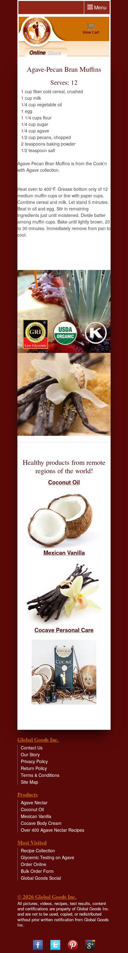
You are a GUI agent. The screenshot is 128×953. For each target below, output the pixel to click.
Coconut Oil (32, 809)
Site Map (29, 782)
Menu (100, 7)
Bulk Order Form (37, 871)
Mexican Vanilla (36, 816)
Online (44, 52)
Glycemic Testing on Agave (47, 857)
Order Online (33, 864)
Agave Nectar (34, 802)
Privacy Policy (34, 761)
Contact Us (32, 747)
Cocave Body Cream (41, 823)
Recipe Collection (38, 850)
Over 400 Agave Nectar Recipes (52, 830)
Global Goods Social (41, 878)
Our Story (30, 754)
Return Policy (34, 768)
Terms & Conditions (40, 775)
